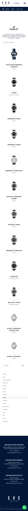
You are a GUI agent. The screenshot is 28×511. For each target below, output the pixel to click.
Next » (23, 365)
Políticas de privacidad (10, 509)
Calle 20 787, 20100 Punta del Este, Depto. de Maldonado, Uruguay (14, 478)
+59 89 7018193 (14, 481)
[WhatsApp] (24, 507)
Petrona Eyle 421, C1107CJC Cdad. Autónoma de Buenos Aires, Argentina (14, 463)
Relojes (7, 9)
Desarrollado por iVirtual (21, 509)
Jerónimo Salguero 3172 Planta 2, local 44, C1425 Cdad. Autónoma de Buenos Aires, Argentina (14, 448)
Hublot (12, 9)
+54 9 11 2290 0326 (14, 450)
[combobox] (14, 42)
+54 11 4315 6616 (14, 465)
